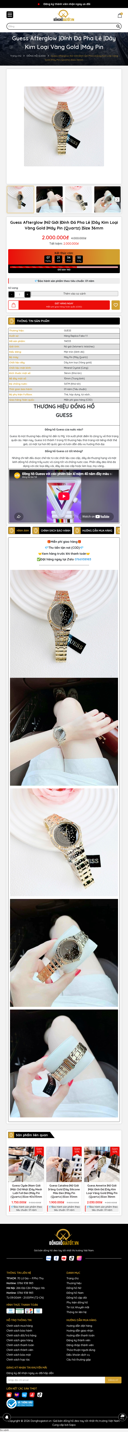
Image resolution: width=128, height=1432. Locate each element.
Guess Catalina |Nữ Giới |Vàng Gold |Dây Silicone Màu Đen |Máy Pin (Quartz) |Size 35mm (64, 1191)
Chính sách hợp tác (18, 1359)
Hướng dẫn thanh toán (80, 1335)
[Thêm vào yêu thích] (116, 305)
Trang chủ (72, 1278)
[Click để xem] (64, 126)
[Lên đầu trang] (122, 1408)
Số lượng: (13, 287)
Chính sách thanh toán (20, 1345)
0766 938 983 (25, 1283)
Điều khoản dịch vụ (78, 1354)
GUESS (67, 330)
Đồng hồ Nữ (73, 1288)
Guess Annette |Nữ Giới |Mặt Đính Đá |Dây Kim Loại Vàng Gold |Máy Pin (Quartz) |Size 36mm (102, 1191)
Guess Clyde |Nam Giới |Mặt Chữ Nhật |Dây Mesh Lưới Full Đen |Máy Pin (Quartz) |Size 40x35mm (26, 1191)
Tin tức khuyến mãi (77, 1307)
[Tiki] (24, 1394)
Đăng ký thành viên (78, 1340)
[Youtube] (64, 1258)
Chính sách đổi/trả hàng (21, 1335)
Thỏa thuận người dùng (80, 1350)
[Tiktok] (71, 1258)
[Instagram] (79, 1258)
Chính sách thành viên (19, 1350)
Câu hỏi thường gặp (78, 1359)
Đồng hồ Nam (75, 1292)
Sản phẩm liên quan (32, 1135)
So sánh (4, 1430)
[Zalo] (48, 1258)
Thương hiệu (74, 1283)
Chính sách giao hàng (19, 1340)
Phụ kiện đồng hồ (77, 1302)
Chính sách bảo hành (19, 1330)
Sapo (72, 1425)
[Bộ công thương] (64, 1403)
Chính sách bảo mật (18, 1354)
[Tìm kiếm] (118, 26)
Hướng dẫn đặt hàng (79, 1325)
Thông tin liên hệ (76, 1312)
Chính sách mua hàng (19, 1325)
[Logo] (64, 15)
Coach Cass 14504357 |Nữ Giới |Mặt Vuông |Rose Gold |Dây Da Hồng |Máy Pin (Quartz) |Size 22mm (38, 1422)
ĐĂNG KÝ (113, 1380)
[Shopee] (9, 1394)
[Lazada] (17, 1394)
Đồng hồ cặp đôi (76, 1297)
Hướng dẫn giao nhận (79, 1330)
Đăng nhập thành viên (80, 1345)
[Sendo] (32, 1394)
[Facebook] (56, 1258)
